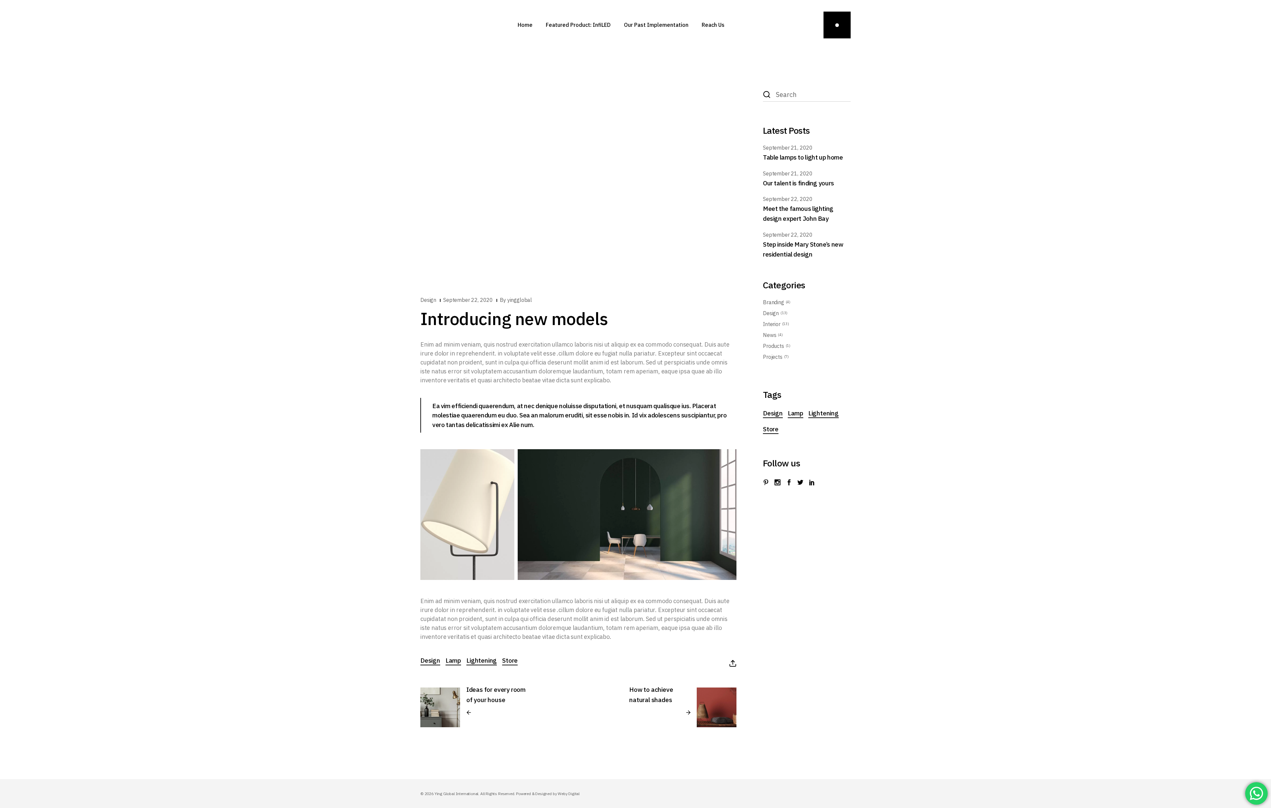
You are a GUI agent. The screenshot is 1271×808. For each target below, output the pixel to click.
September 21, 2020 (788, 147)
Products (773, 346)
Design (428, 300)
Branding (773, 302)
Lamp (453, 660)
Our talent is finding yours (798, 183)
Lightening (481, 660)
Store (510, 660)
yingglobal (519, 300)
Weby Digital (569, 793)
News (769, 335)
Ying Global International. (457, 793)
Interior (771, 324)
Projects (772, 357)
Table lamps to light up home (803, 157)
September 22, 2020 (468, 300)
